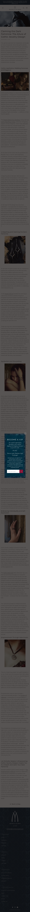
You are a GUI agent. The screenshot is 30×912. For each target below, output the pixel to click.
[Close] (26, 434)
